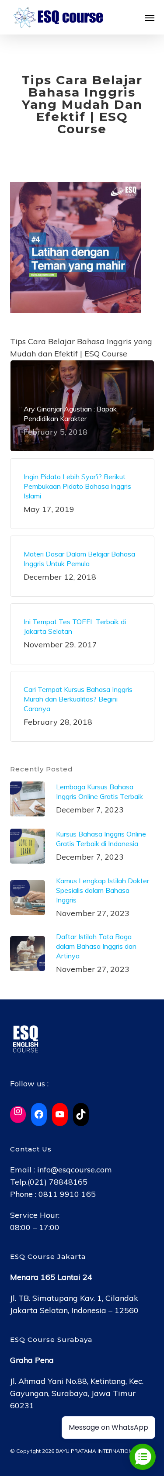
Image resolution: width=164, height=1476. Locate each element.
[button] (149, 17)
